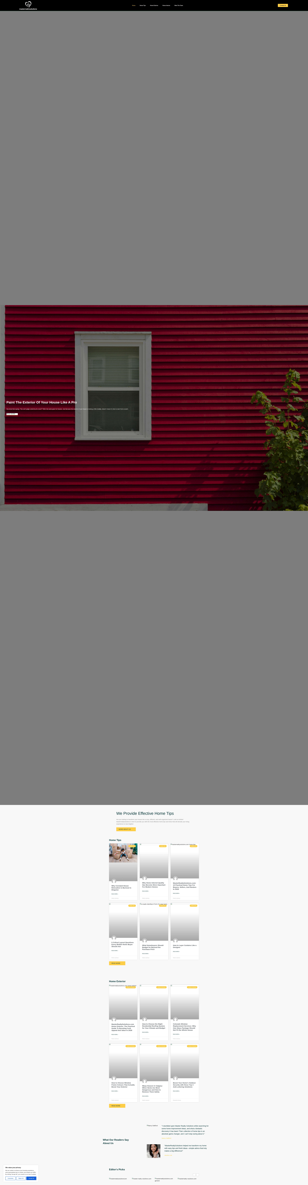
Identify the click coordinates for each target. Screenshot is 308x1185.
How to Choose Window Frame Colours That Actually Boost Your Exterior (123, 1085)
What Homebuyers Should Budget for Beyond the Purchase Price (152, 947)
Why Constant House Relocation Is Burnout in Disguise (121, 888)
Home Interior (166, 5)
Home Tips (143, 5)
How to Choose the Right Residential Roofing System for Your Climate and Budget (153, 1026)
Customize (10, 1178)
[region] (20, 1173)
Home (133, 5)
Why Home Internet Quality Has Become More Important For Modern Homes (153, 885)
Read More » (114, 894)
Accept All (31, 1178)
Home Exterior (154, 5)
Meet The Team (179, 5)
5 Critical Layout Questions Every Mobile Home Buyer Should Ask (122, 944)
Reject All (21, 1178)
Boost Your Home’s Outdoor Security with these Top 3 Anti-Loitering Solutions (184, 1085)
